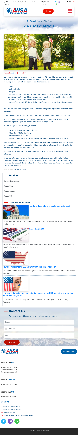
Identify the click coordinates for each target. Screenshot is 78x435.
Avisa (13, 73)
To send (12, 342)
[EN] (28, 21)
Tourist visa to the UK (8, 397)
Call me (48, 11)
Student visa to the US (9, 372)
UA (67, 2)
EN (73, 2)
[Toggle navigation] (70, 11)
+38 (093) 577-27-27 (15, 409)
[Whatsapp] (56, 4)
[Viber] (59, 2)
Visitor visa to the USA (9, 370)
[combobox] (6, 328)
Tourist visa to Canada (9, 384)
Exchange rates (68, 351)
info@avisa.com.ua (10, 412)
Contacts (5, 402)
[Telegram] (55, 2)
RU (70, 2)
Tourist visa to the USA (9, 367)
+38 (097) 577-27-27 (45, 2)
